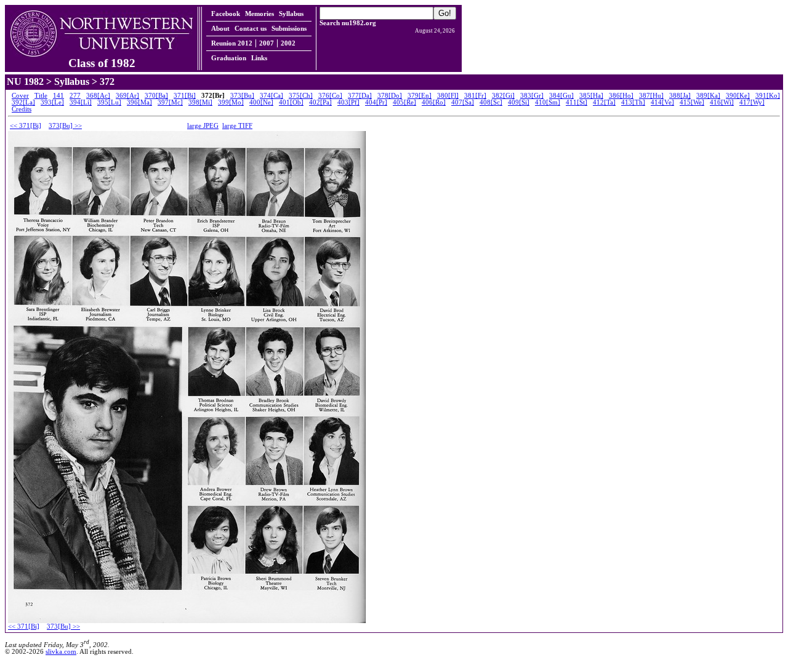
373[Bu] (242, 95)
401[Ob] (291, 102)
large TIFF (237, 125)
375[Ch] (301, 95)
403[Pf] (348, 102)
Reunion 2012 (231, 43)
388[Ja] (680, 95)
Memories (259, 13)
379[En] (420, 95)
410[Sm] (547, 102)
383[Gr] (532, 95)
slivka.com (61, 651)
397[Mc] (170, 102)
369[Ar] (127, 95)
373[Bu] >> (65, 125)
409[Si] (518, 102)
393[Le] (52, 102)
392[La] (23, 102)
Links (259, 58)
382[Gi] (503, 95)
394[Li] (81, 102)
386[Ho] (621, 95)
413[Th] (633, 102)
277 (75, 95)
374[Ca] (271, 95)
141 (58, 95)
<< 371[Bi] (25, 125)
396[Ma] (139, 102)
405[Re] (404, 102)
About (220, 28)
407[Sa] (462, 102)
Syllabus (291, 13)
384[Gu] (561, 95)
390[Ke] (738, 95)
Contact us (251, 28)
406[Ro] (434, 102)
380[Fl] (448, 95)
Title (40, 95)
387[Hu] (651, 95)
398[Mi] (200, 102)
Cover (20, 95)
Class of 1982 (101, 63)
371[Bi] (185, 95)
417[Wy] (752, 102)
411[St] (576, 102)
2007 (266, 43)
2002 (288, 43)
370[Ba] (156, 95)
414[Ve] (662, 102)
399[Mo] (231, 102)
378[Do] (389, 95)
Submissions (289, 28)
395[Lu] (109, 102)
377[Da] (360, 95)
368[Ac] (98, 95)
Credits (21, 109)
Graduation (228, 58)
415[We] (692, 102)
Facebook (225, 13)
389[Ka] (708, 95)
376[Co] (330, 95)
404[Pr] (376, 102)
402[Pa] (320, 102)
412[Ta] (604, 102)
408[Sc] (491, 102)
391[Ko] (767, 95)
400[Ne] (261, 102)
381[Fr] (475, 95)
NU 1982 (25, 81)
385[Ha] (591, 95)
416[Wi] (722, 102)
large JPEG (203, 125)
